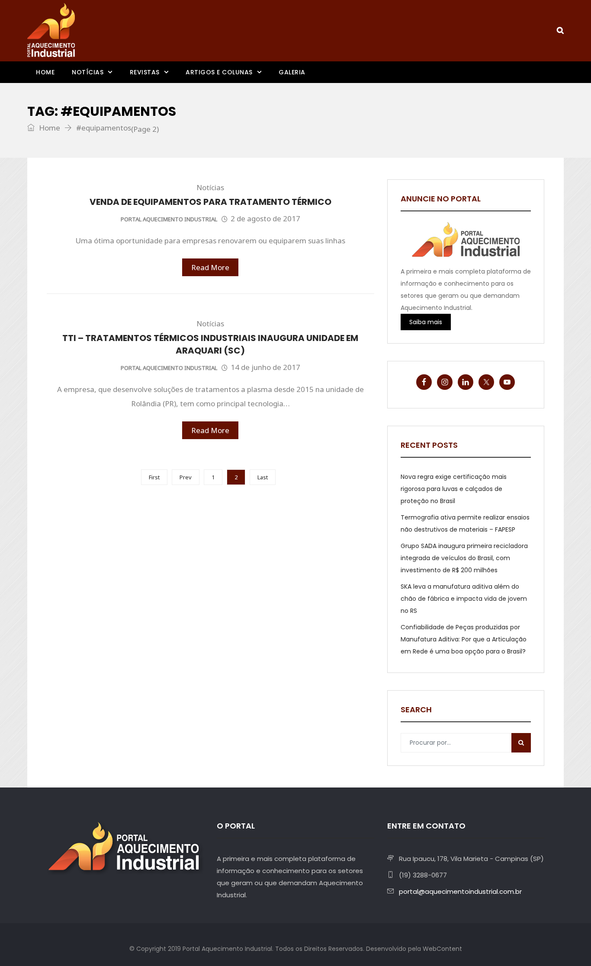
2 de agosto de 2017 (265, 218)
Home (45, 72)
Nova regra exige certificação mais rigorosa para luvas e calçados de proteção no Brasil (454, 488)
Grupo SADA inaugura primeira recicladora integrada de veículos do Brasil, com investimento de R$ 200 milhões (464, 558)
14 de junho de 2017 (265, 367)
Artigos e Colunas (219, 72)
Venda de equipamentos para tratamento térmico (210, 202)
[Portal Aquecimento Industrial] (51, 30)
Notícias (87, 72)
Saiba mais (425, 322)
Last (262, 477)
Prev (186, 477)
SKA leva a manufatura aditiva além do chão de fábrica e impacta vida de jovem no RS (464, 598)
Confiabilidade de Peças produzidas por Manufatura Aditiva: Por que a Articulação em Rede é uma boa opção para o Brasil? (464, 639)
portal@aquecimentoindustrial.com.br (460, 891)
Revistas (145, 72)
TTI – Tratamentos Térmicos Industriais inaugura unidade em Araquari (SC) (210, 344)
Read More (210, 267)
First (154, 477)
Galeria (292, 72)
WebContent (442, 948)
